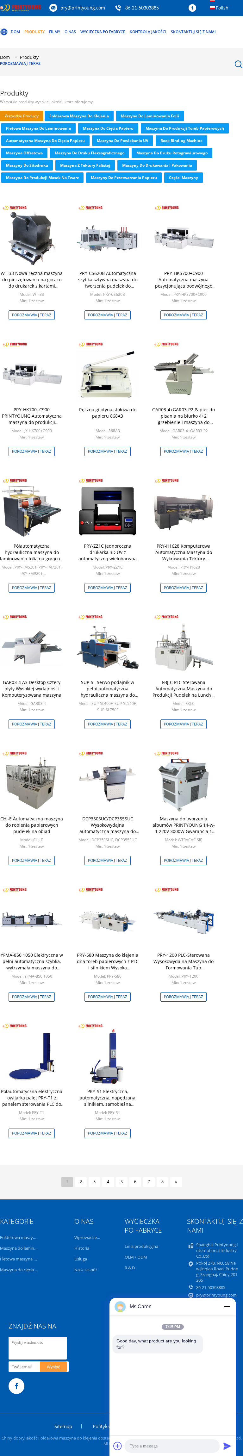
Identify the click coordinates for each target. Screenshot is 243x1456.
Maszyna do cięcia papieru (108, 128)
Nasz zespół (85, 1269)
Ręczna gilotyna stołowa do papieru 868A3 (107, 413)
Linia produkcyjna (141, 1246)
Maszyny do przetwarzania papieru (124, 177)
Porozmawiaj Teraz (20, 63)
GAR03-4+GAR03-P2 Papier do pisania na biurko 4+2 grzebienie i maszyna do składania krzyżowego (183, 419)
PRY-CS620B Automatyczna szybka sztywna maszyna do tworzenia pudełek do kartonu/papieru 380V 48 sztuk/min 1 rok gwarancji (107, 286)
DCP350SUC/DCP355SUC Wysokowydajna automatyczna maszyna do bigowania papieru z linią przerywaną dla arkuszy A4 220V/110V (107, 834)
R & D (130, 1268)
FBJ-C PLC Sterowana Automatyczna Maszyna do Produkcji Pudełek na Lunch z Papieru (184, 691)
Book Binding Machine (181, 140)
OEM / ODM (136, 1257)
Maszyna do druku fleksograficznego (89, 153)
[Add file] (117, 1446)
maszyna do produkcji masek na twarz (42, 177)
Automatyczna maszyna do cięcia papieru (45, 140)
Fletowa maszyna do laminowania (38, 128)
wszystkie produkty (22, 116)
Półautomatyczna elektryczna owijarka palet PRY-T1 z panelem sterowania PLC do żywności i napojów (31, 1100)
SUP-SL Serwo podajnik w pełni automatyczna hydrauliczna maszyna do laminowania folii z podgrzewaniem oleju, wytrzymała (108, 698)
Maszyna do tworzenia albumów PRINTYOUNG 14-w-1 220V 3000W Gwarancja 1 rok (184, 828)
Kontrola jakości (148, 31)
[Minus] (227, 1306)
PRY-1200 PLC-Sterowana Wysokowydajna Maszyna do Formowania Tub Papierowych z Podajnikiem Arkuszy (183, 967)
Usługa (80, 1259)
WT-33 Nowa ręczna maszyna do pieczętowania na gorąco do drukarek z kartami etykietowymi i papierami (32, 282)
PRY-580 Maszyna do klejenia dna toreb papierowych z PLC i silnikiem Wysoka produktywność (108, 964)
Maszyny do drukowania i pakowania (157, 165)
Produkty (34, 31)
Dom (15, 31)
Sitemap (63, 1426)
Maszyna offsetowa (24, 153)
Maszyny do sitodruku (27, 165)
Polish (222, 8)
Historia (81, 1248)
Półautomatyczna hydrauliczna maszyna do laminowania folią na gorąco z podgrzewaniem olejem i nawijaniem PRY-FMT (31, 558)
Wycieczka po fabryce (102, 31)
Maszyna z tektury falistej (85, 165)
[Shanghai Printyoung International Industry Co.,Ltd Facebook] (194, 8)
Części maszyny (183, 177)
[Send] (227, 1446)
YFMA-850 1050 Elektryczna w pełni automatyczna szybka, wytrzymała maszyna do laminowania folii (32, 964)
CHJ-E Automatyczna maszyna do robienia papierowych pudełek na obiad (31, 825)
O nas (70, 31)
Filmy (54, 31)
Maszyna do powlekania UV (122, 140)
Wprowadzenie (88, 1237)
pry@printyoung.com (82, 8)
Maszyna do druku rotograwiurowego (172, 153)
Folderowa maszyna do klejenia (79, 116)
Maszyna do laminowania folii (150, 116)
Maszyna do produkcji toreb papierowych (185, 128)
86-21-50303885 (142, 8)
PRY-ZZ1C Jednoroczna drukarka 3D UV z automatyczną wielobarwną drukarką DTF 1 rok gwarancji (108, 555)
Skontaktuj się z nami (193, 31)
